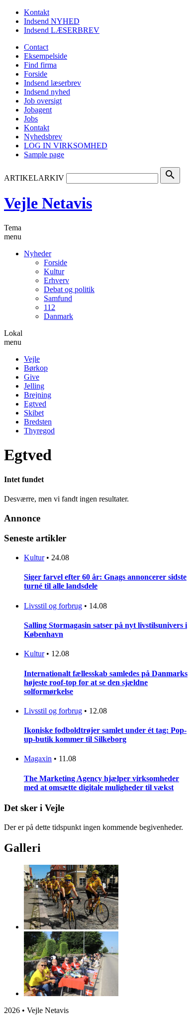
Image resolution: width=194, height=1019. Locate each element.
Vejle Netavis (48, 203)
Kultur (54, 271)
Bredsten (38, 421)
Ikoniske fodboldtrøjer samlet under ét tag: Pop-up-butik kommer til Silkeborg (105, 734)
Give (31, 377)
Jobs (31, 118)
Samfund (58, 298)
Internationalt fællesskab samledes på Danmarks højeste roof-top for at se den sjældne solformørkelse (106, 682)
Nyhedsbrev (43, 136)
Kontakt (36, 12)
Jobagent (38, 109)
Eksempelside (45, 56)
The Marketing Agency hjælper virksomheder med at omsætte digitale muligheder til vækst (101, 783)
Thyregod (39, 430)
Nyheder (37, 253)
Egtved (35, 404)
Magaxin (38, 758)
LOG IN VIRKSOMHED (65, 145)
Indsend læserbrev (52, 83)
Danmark (58, 316)
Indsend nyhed (47, 92)
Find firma (40, 65)
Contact (36, 47)
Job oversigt (43, 101)
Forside (35, 74)
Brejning (37, 395)
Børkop (36, 368)
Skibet (34, 412)
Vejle (32, 359)
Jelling (34, 386)
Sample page (44, 154)
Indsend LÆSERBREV (61, 30)
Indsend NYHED (52, 21)
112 (49, 307)
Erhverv (56, 280)
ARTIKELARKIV (34, 178)
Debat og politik (69, 289)
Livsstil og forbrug (53, 606)
